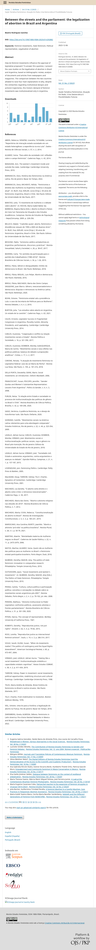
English (8, 832)
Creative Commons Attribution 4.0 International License (73, 127)
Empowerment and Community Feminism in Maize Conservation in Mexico (47, 769)
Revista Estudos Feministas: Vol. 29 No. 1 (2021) (66, 797)
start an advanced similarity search (31, 807)
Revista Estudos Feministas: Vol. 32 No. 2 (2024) (49, 787)
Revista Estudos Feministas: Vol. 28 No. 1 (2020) (42, 777)
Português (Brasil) (12, 840)
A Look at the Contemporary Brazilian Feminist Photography (46, 780)
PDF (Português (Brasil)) (71, 33)
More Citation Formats (68, 71)
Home (7, 9)
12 (29, 802)
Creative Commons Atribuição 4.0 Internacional (64, 923)
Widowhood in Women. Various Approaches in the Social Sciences (38, 741)
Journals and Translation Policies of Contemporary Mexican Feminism (53, 754)
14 (33, 802)
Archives (16, 9)
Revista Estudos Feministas (20, 2)
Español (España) (12, 836)
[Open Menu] (5, 2)
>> (40, 802)
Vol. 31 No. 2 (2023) (29, 9)
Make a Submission (14, 817)
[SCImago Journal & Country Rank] (19, 902)
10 (23, 802)
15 (36, 802)
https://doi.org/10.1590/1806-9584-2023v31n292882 (31, 39)
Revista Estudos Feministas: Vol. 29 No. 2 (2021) (68, 792)
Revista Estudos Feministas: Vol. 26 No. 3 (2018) (70, 782)
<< (6, 802)
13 (31, 802)
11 (26, 802)
